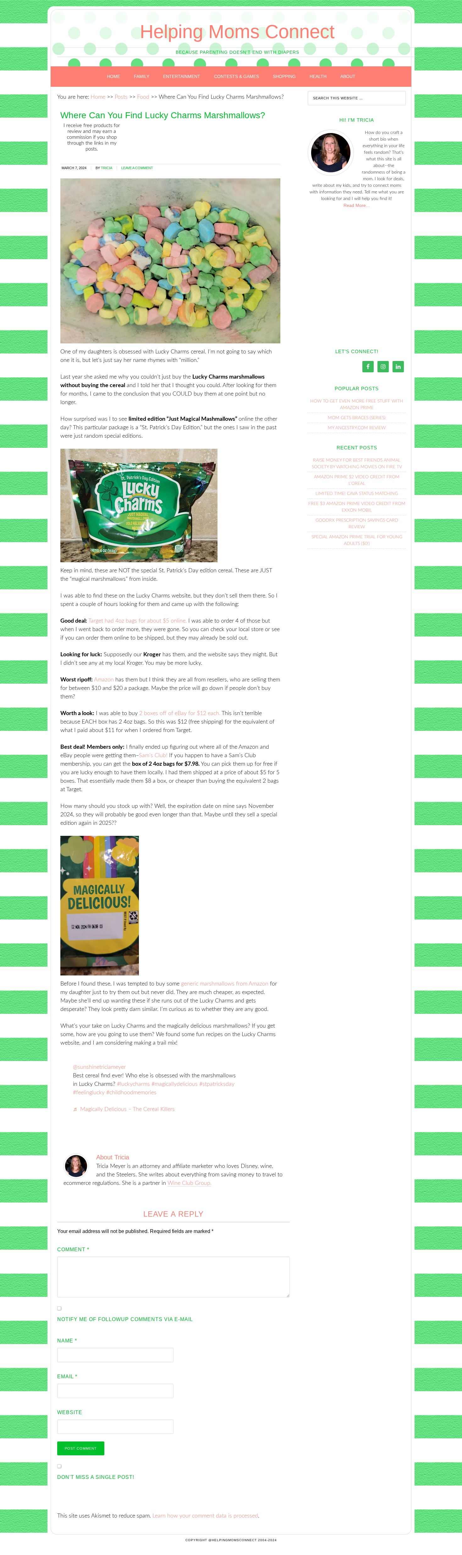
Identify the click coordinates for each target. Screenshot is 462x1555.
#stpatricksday (216, 1084)
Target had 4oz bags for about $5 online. (137, 621)
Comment (73, 1249)
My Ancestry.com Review (357, 428)
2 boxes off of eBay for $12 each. (179, 713)
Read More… (357, 205)
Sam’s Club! (153, 755)
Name (67, 1340)
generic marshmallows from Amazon (224, 984)
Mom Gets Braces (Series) (357, 418)
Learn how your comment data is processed (205, 1516)
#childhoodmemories (131, 1093)
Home (98, 97)
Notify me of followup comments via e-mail (125, 1319)
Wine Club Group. (190, 1183)
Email (67, 1376)
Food (143, 97)
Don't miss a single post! (95, 1477)
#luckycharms (133, 1084)
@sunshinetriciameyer (99, 1067)
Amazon (104, 680)
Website (69, 1412)
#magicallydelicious (174, 1084)
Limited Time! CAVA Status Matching (357, 493)
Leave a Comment (137, 168)
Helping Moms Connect (237, 31)
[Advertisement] (357, 277)
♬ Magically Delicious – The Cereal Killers (124, 1109)
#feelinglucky (89, 1093)
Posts (121, 97)
